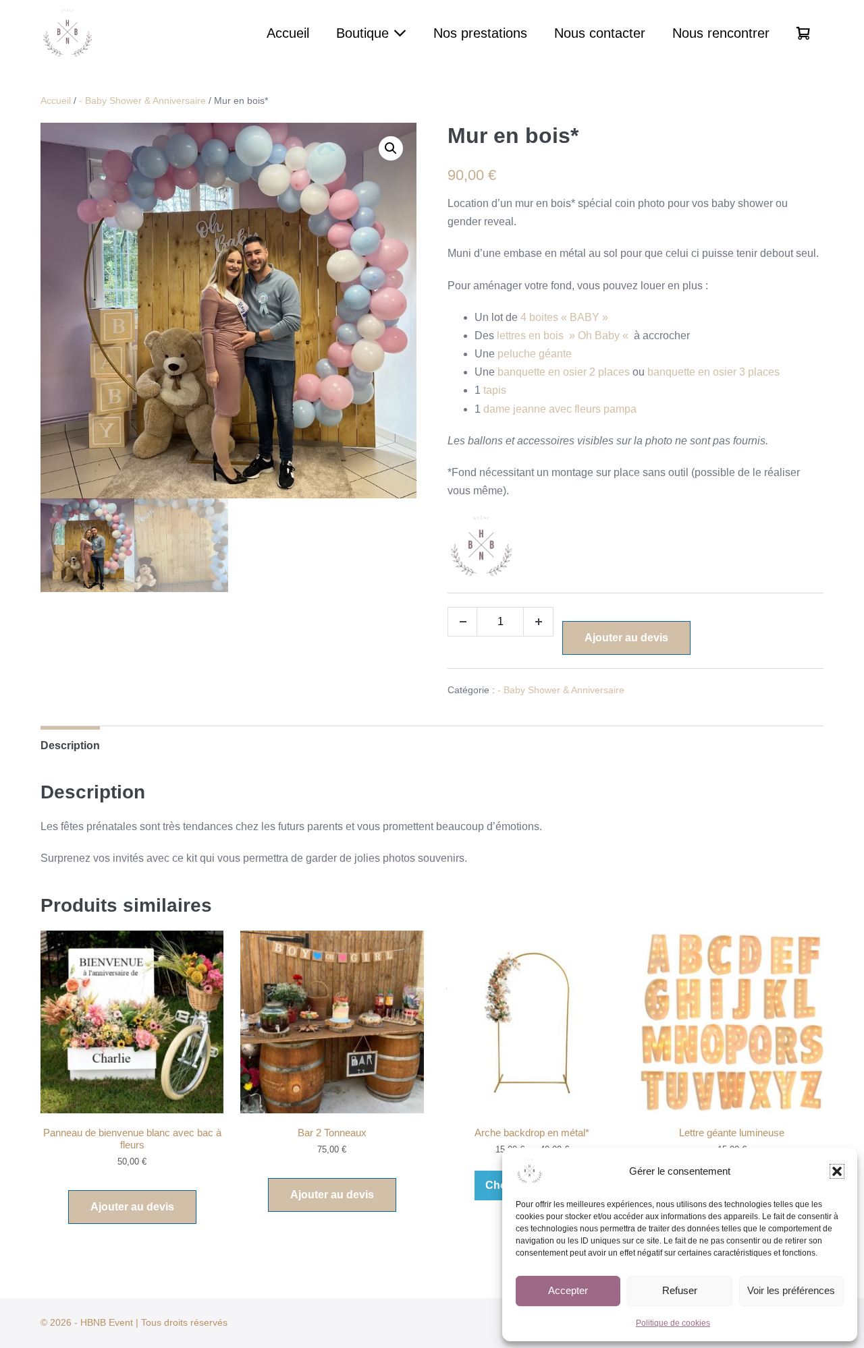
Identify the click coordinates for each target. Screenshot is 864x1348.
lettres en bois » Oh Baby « (564, 335)
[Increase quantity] (539, 622)
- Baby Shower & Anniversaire (142, 100)
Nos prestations (480, 33)
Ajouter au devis (626, 637)
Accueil (288, 33)
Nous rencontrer (721, 33)
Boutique (364, 33)
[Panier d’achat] (803, 33)
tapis (494, 390)
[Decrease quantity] (462, 622)
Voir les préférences (791, 1290)
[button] (837, 1171)
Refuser (679, 1290)
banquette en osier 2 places (563, 372)
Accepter (568, 1290)
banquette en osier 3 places (713, 372)
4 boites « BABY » (564, 317)
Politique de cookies (673, 1323)
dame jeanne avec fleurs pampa (560, 409)
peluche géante (534, 353)
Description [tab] (70, 745)
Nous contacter (599, 33)
